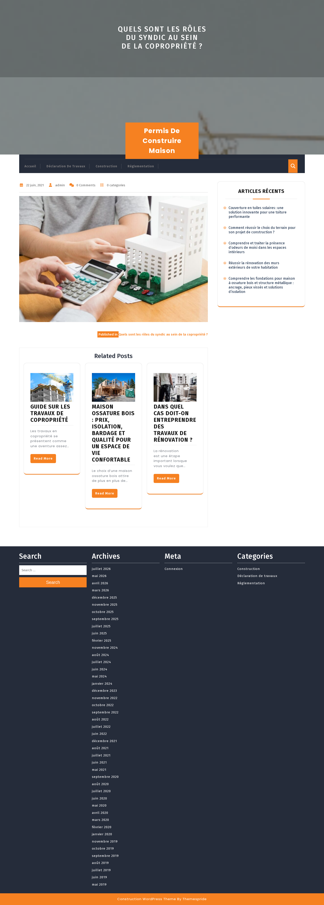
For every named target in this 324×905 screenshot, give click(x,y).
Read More (43, 458)
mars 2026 (100, 590)
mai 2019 (99, 884)
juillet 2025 (101, 626)
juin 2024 (99, 669)
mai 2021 (99, 770)
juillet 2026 (101, 569)
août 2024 (100, 655)
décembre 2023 (104, 691)
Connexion (174, 569)
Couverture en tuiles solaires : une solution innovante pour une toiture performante (258, 212)
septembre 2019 (105, 856)
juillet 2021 (101, 755)
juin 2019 (99, 877)
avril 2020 (100, 813)
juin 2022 (99, 734)
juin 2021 (99, 762)
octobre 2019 (103, 848)
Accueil (30, 166)
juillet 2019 (101, 870)
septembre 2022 (105, 712)
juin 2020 (99, 798)
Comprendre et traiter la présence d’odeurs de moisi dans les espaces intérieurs (257, 247)
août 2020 (100, 784)
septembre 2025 (105, 619)
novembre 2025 (104, 605)
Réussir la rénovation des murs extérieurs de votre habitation (254, 265)
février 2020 (102, 827)
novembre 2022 (104, 698)
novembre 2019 (105, 841)
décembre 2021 (104, 741)
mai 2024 (99, 676)
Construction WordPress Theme (146, 899)
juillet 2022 (101, 727)
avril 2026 (100, 583)
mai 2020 (99, 805)
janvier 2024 (102, 684)
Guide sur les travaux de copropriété (50, 413)
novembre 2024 (105, 648)
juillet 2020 (101, 791)
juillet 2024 (101, 662)
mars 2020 (100, 820)
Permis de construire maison (162, 140)
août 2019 (100, 863)
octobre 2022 (103, 705)
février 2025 (101, 641)
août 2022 (100, 719)
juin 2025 (99, 633)
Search (53, 582)
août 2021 (100, 748)
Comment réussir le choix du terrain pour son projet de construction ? (262, 230)
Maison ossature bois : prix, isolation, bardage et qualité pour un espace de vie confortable (113, 433)
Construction (106, 166)
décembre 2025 (104, 598)
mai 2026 (99, 576)
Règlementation (141, 166)
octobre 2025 (103, 612)
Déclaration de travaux (66, 166)
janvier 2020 (102, 834)
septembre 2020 (105, 777)
